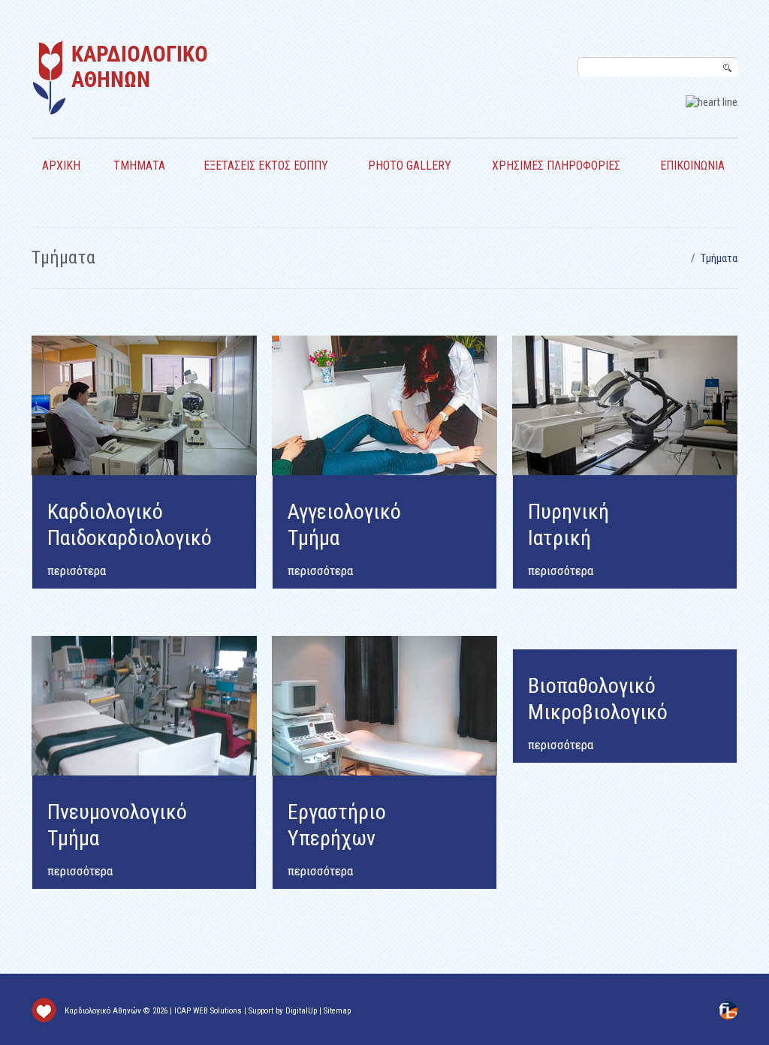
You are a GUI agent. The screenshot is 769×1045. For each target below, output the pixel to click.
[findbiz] (728, 1009)
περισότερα (76, 570)
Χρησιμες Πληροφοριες (556, 165)
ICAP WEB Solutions (208, 1011)
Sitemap (337, 1011)
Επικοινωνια (692, 165)
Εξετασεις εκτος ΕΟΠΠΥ (266, 165)
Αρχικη (61, 165)
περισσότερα (320, 570)
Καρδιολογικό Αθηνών (103, 1011)
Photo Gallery (409, 165)
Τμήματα (139, 165)
